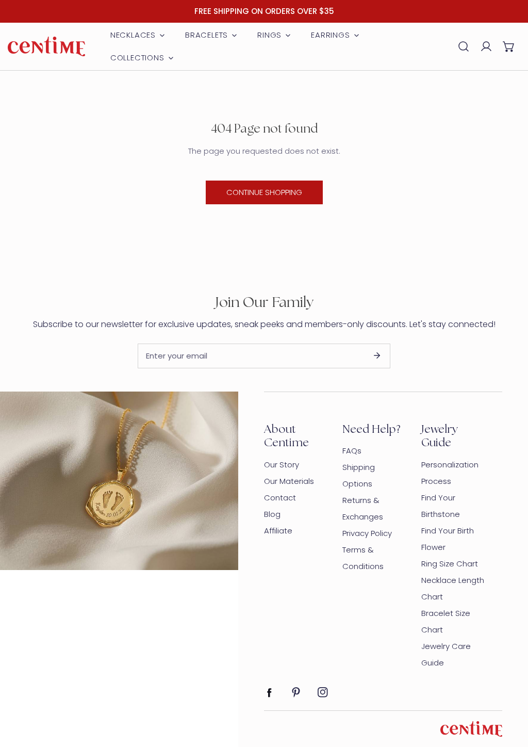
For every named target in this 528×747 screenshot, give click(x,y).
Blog (272, 514)
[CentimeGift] (46, 46)
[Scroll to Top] (509, 692)
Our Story (281, 464)
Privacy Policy (367, 533)
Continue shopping (264, 192)
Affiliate (278, 530)
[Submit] (377, 355)
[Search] (463, 46)
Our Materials (289, 481)
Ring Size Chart (449, 563)
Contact (280, 497)
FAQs (351, 450)
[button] (509, 46)
